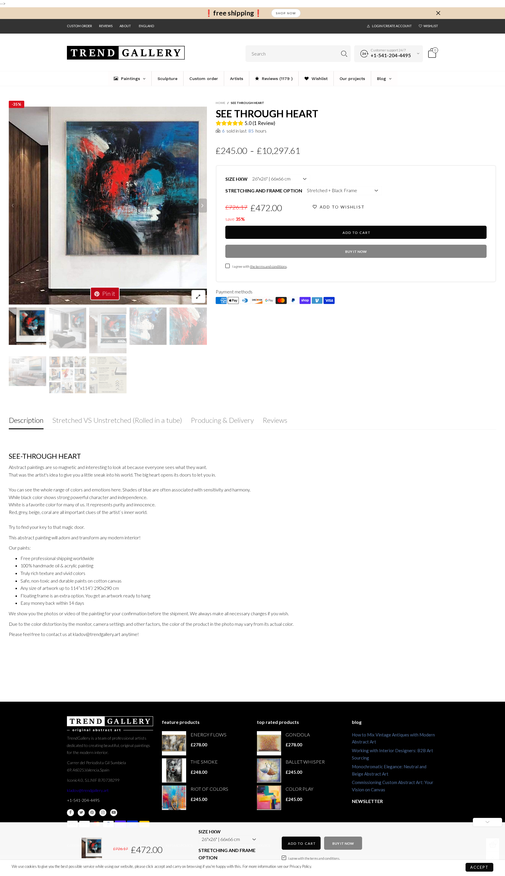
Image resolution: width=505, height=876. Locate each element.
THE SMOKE (204, 761)
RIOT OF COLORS (209, 789)
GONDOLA (298, 734)
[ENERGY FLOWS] (174, 743)
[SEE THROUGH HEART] (108, 206)
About (125, 26)
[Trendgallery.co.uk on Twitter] (81, 812)
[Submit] (344, 53)
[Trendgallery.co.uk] (126, 52)
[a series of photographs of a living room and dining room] (68, 375)
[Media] (198, 296)
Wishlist (430, 26)
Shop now (286, 13)
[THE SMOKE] (174, 770)
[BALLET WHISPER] (269, 770)
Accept (479, 867)
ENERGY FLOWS (208, 734)
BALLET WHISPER (305, 761)
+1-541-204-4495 (391, 55)
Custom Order (79, 26)
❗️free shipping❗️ (233, 13)
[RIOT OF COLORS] (174, 797)
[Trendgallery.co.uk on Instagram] (102, 812)
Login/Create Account (392, 26)
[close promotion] (438, 13)
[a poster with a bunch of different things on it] (108, 375)
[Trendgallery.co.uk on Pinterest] (92, 812)
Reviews (106, 26)
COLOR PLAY (299, 789)
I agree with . (259, 266)
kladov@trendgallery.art (88, 790)
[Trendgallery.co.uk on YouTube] (113, 812)
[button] (13, 206)
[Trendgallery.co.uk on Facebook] (70, 812)
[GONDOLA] (269, 743)
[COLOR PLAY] (269, 797)
